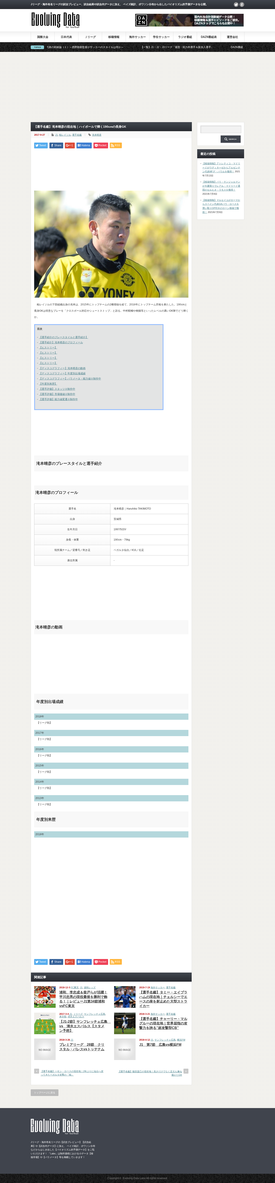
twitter (236, 4)
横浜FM (181, 1039)
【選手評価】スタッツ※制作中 (57, 388)
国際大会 (42, 37)
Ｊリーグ (90, 37)
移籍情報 (113, 37)
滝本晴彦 (96, 135)
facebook (242, 4)
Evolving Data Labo (134, 1178)
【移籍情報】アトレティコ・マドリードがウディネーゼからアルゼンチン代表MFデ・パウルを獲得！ (221, 167)
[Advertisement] (137, 87)
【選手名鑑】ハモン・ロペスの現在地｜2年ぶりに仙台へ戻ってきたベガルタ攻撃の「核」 (72, 1073)
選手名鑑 (77, 135)
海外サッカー (137, 37)
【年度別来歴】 (48, 383)
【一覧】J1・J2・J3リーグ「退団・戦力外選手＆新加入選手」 (145, 47)
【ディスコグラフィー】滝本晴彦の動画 (62, 368)
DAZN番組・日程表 (210, 47)
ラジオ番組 (185, 37)
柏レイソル (65, 135)
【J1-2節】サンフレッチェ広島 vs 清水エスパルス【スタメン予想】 (85, 1026)
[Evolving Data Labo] (56, 27)
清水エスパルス (76, 1016)
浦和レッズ (90, 987)
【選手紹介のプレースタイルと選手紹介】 (63, 337)
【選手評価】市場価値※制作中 (57, 394)
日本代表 (66, 37)
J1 (56, 135)
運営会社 (232, 37)
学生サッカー (161, 37)
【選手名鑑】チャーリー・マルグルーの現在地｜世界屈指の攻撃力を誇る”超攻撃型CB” (163, 1023)
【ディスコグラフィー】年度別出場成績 (62, 373)
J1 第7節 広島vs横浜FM (160, 1044)
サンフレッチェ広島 (94, 1014)
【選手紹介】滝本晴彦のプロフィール (61, 342)
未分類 (62, 1016)
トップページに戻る (44, 1092)
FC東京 (75, 987)
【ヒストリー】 (48, 347)
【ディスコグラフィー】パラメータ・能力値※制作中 (70, 378)
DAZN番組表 (209, 37)
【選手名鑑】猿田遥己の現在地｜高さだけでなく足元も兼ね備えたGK (150, 1073)
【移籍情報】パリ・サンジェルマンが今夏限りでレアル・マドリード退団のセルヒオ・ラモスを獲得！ (221, 185)
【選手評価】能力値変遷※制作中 (58, 399)
